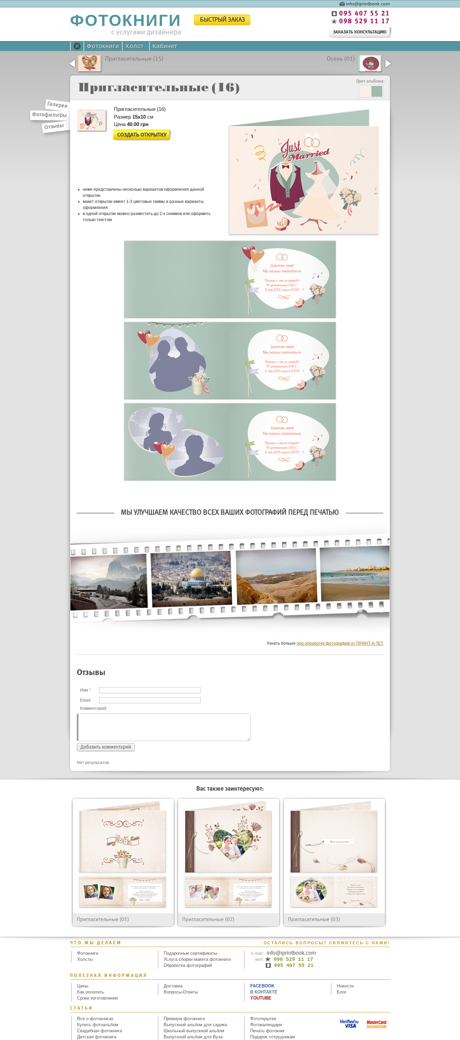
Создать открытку (141, 134)
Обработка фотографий (188, 965)
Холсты (85, 959)
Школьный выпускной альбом (194, 1030)
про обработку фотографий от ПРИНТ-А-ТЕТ (340, 643)
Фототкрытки (263, 1018)
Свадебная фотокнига (99, 1030)
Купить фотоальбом (97, 1024)
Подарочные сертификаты (190, 953)
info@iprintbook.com (368, 3)
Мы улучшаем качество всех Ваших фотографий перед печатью (230, 513)
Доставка (173, 985)
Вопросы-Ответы (181, 992)
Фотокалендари (266, 1024)
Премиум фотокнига (184, 1018)
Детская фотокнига (96, 1036)
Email (85, 700)
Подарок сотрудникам (272, 1036)
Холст (134, 46)
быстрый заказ (222, 20)
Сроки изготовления (97, 998)
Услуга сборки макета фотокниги (197, 959)
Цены (82, 985)
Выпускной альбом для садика (195, 1024)
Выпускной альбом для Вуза (193, 1036)
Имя (85, 690)
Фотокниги (103, 46)
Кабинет (165, 46)
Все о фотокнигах (95, 1018)
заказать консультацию (360, 32)
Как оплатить (90, 992)
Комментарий (93, 708)
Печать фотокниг (267, 1030)
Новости (345, 985)
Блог (342, 992)
